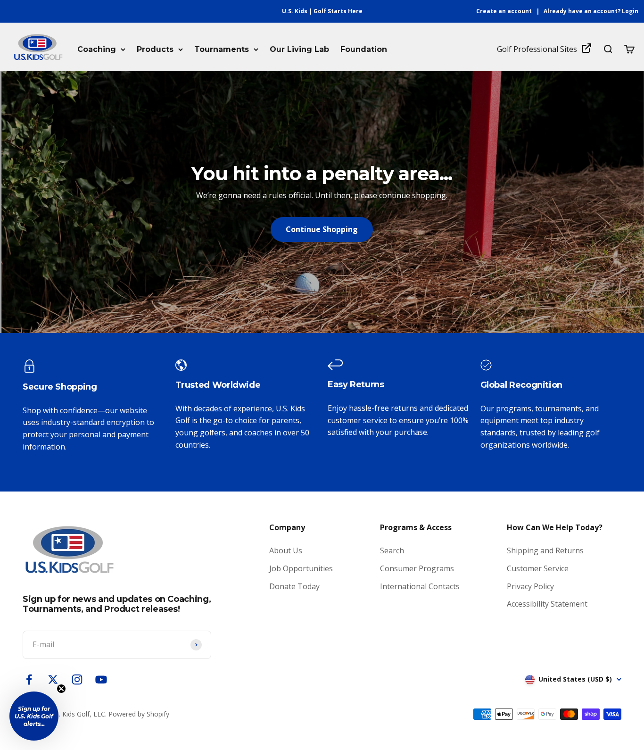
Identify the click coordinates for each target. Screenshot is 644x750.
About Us (285, 550)
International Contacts (420, 586)
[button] (33, 716)
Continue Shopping (322, 229)
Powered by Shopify (138, 713)
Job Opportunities (301, 568)
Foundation (363, 49)
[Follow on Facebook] (29, 679)
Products (155, 49)
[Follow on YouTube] (101, 679)
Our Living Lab (299, 49)
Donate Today (294, 586)
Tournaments (221, 49)
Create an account (504, 11)
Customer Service (538, 568)
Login (630, 11)
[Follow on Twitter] (53, 679)
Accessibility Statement (547, 604)
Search (392, 550)
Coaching (96, 49)
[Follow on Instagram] (77, 679)
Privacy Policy (530, 586)
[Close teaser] (61, 688)
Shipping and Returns (545, 550)
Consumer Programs (417, 568)
